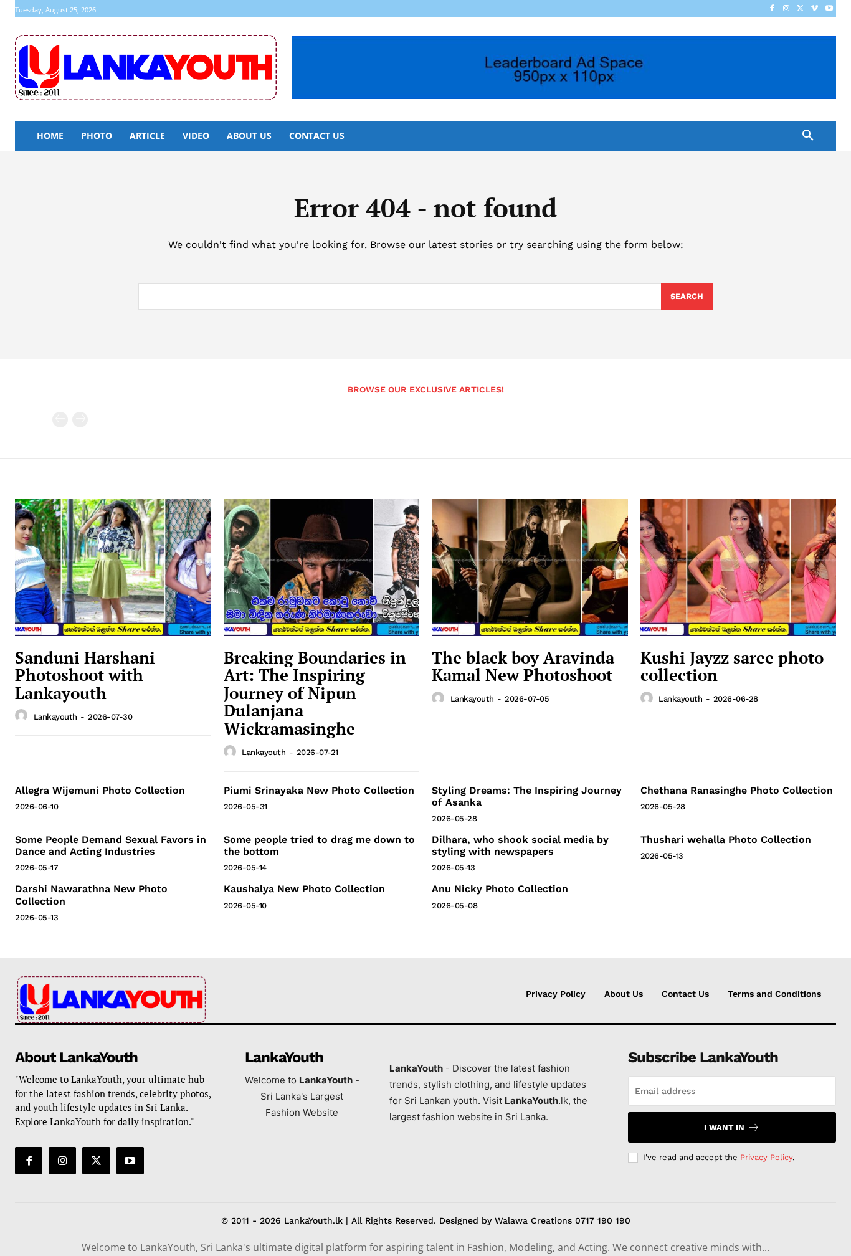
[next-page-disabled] (80, 419)
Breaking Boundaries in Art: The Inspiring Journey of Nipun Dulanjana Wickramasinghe (315, 693)
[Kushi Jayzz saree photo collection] (738, 567)
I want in (724, 1127)
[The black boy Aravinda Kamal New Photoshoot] (530, 567)
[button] (808, 136)
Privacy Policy (766, 1157)
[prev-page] (60, 419)
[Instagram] (786, 9)
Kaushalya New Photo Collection (304, 889)
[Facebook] (772, 9)
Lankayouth (55, 716)
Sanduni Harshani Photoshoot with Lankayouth (85, 675)
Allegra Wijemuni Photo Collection (100, 790)
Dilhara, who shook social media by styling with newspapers (520, 845)
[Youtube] (829, 9)
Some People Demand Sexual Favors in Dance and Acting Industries (110, 845)
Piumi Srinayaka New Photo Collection (319, 790)
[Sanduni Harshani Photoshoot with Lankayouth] (113, 567)
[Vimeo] (814, 9)
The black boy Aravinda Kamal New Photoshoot (523, 666)
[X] (801, 9)
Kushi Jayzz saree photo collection (732, 666)
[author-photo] (23, 716)
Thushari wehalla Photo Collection (725, 839)
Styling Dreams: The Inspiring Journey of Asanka (527, 796)
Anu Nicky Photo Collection (500, 889)
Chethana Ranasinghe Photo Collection (736, 790)
